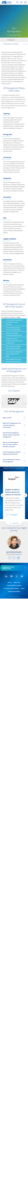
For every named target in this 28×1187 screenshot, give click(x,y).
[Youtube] (22, 576)
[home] (6, 2)
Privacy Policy (16, 582)
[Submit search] (17, 2)
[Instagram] (11, 576)
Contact (23, 588)
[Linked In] (6, 576)
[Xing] (16, 576)
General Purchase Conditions (14, 585)
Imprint (10, 582)
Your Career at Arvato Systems (11, 588)
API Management (11, 40)
